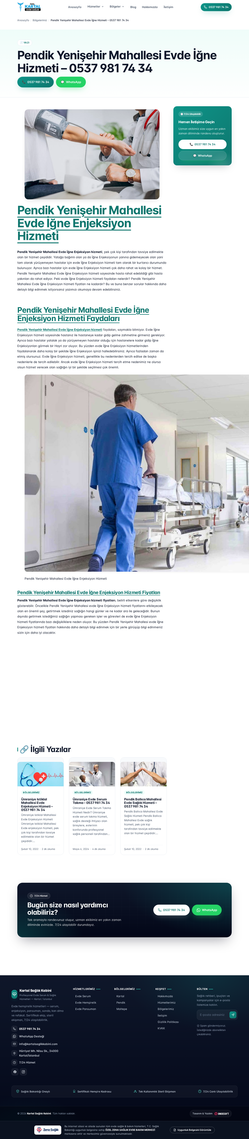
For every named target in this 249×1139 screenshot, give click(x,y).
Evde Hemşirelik (85, 1002)
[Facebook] (14, 1071)
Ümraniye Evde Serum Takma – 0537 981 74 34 (91, 801)
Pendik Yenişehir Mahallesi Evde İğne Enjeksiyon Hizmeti (89, 223)
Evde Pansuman (85, 1009)
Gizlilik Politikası (168, 1022)
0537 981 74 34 (203, 144)
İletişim (162, 1015)
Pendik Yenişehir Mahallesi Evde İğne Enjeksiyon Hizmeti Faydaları (83, 314)
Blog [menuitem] (133, 7)
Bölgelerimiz (40, 20)
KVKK (161, 1028)
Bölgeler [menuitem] (115, 6)
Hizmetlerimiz (167, 1002)
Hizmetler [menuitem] (93, 6)
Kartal (120, 996)
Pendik (120, 1002)
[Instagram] (23, 1071)
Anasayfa (23, 20)
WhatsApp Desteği (31, 1036)
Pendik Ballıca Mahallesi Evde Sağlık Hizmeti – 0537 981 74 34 (143, 802)
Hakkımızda (165, 996)
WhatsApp (202, 155)
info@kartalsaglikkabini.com (38, 1044)
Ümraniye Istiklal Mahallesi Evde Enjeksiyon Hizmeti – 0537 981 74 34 (37, 804)
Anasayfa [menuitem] (74, 7)
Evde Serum (83, 996)
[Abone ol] (232, 1014)
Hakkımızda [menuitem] (150, 7)
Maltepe (121, 1009)
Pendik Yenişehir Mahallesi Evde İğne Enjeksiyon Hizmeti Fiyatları (88, 592)
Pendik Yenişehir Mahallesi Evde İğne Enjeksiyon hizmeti (59, 329)
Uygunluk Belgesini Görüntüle (194, 1129)
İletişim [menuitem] (168, 7)
